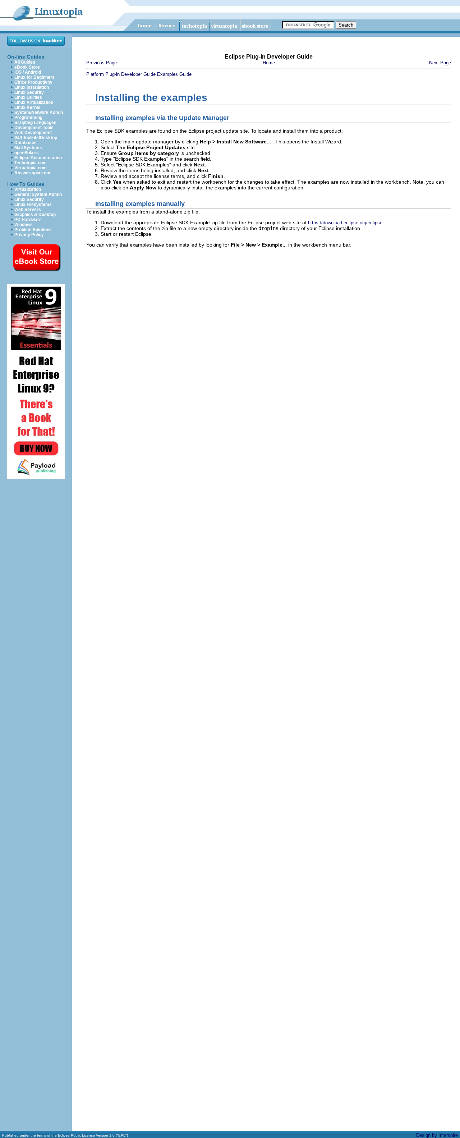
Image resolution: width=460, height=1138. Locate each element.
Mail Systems (28, 147)
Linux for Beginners (34, 77)
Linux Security (29, 92)
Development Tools (34, 127)
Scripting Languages (35, 122)
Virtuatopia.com (30, 167)
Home (269, 62)
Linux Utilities (28, 97)
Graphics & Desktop (35, 214)
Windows (23, 224)
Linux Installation (31, 87)
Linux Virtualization (33, 102)
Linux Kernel (27, 107)
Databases (25, 142)
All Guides (24, 62)
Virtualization (27, 189)
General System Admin (38, 194)
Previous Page (101, 62)
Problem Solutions (33, 229)
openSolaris (26, 152)
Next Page (440, 62)
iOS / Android (27, 72)
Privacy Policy (29, 234)
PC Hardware (28, 219)
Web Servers (27, 209)
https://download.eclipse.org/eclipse (345, 222)
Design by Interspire (437, 1135)
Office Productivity (33, 82)
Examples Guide (174, 74)
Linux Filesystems (33, 204)
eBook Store (27, 67)
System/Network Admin (38, 112)
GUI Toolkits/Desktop (35, 137)
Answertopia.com (32, 172)
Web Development (33, 132)
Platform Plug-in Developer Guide (121, 74)
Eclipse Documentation (38, 157)
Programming (28, 117)
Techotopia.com (30, 162)
